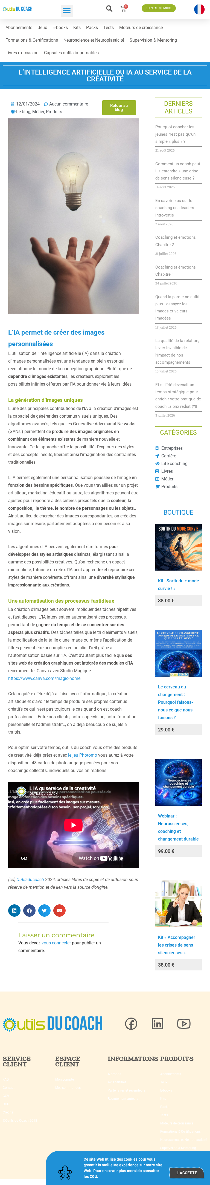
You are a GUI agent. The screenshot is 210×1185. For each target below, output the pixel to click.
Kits (77, 27)
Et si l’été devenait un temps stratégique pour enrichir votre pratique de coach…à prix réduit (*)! (178, 395)
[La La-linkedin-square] (157, 1024)
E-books (60, 27)
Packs (92, 27)
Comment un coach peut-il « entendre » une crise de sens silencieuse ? (178, 171)
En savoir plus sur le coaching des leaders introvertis (174, 208)
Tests (108, 27)
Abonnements (18, 27)
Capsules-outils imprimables (71, 52)
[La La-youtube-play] (184, 1024)
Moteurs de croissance (141, 27)
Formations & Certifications (31, 40)
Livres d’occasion (22, 52)
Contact (8, 1088)
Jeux (42, 27)
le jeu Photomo (82, 755)
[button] (67, 11)
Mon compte (64, 1079)
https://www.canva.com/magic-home (44, 678)
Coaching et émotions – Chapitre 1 (177, 271)
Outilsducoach (30, 879)
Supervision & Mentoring (153, 40)
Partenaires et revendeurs (126, 1090)
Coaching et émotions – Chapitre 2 (177, 241)
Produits (54, 111)
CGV (6, 1096)
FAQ (6, 1079)
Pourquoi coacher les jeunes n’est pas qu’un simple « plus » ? (175, 134)
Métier (38, 111)
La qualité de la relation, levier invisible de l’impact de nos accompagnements (177, 351)
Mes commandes (68, 1088)
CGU (6, 1104)
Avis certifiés (117, 1082)
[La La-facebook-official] (131, 1024)
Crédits (8, 1112)
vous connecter (56, 942)
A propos (114, 1074)
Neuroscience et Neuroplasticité (93, 40)
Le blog (23, 111)
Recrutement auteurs (123, 1099)
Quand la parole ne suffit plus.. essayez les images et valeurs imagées (177, 307)
